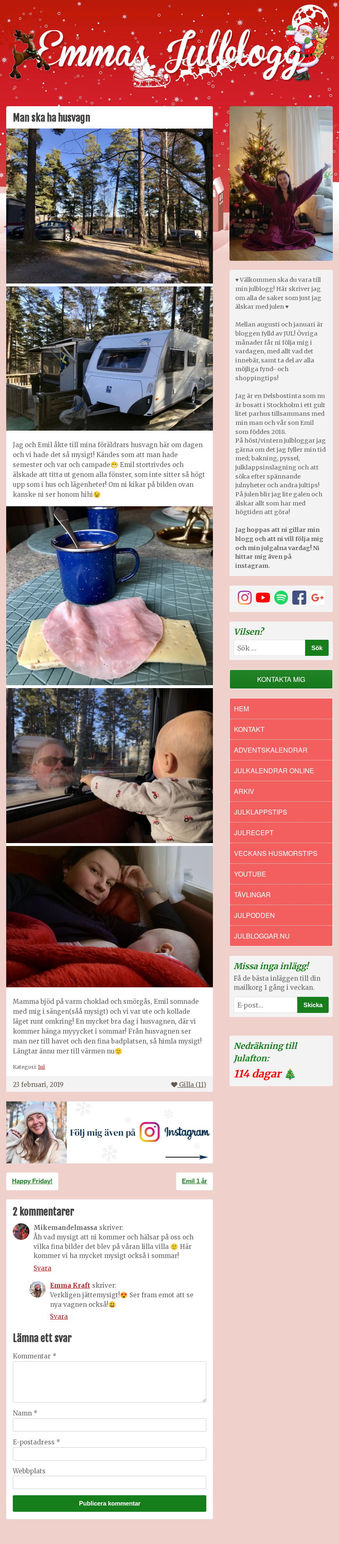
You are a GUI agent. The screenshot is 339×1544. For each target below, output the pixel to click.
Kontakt (249, 729)
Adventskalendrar (271, 750)
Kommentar (35, 1356)
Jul (41, 1066)
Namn (25, 1413)
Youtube (250, 874)
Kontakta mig (281, 679)
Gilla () (192, 1085)
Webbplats (29, 1471)
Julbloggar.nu (262, 936)
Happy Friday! (32, 1180)
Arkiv (244, 791)
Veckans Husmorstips (276, 853)
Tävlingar (252, 894)
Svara (42, 1268)
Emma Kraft (70, 1285)
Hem (241, 708)
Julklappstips (260, 812)
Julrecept (254, 832)
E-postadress (36, 1442)
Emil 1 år (194, 1180)
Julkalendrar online (274, 770)
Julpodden (254, 915)
